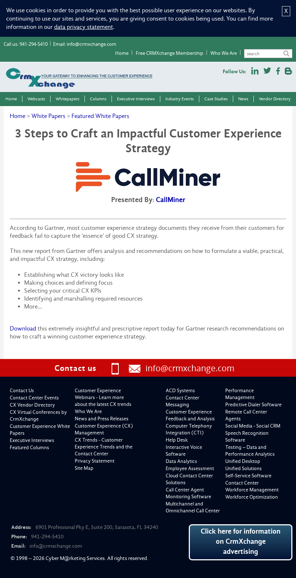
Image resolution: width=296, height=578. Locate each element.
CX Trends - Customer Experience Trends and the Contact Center (103, 447)
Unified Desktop (242, 461)
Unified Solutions (243, 468)
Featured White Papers (100, 116)
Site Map (84, 468)
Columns (98, 98)
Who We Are (223, 53)
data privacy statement (83, 26)
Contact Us (22, 390)
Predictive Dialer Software (253, 405)
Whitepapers (67, 98)
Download (23, 328)
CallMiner (170, 200)
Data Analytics (181, 461)
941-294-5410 (33, 44)
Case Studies (216, 98)
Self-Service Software (248, 476)
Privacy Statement (94, 461)
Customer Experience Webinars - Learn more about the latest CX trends (103, 397)
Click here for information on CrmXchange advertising (240, 541)
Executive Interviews (136, 98)
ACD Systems (180, 390)
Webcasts (36, 98)
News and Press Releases (102, 419)
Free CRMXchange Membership (169, 53)
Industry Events (179, 98)
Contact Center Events (34, 398)
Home (122, 53)
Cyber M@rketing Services (75, 558)
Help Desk (177, 440)
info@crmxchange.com (91, 44)
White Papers (48, 116)
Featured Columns (29, 448)
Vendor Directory (275, 98)
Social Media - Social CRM (252, 426)
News (243, 98)
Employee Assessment (190, 468)
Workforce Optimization (251, 497)
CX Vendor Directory (32, 405)
